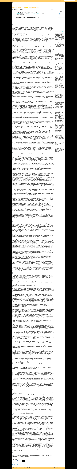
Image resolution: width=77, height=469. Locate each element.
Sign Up (59, 0)
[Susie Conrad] (62, 25)
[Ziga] (59, 22)
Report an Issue (56, 467)
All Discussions (15, 9)
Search (75, 0)
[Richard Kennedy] (62, 19)
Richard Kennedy (21, 467)
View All (63, 31)
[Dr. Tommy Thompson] (62, 28)
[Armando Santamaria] (59, 25)
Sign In (63, 0)
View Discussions (21, 14)
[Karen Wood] (56, 28)
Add (53, 9)
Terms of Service (62, 467)
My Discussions (21, 9)
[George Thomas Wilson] (14, 14)
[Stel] (62, 22)
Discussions (42, 13)
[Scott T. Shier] (59, 19)
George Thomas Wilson (24, 13)
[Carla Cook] (56, 25)
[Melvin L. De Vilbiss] (56, 22)
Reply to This (15, 464)
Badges (52, 467)
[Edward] (59, 28)
